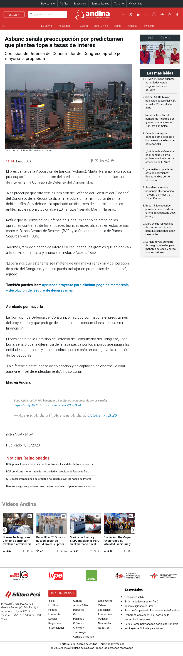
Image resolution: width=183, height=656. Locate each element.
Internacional (56, 627)
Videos (117, 25)
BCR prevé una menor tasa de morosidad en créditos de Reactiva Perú (47, 471)
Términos (104, 644)
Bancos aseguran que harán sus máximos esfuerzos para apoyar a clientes (50, 486)
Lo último (46, 25)
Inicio (51, 600)
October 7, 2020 (102, 415)
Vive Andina (135, 3)
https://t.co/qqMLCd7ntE (29, 405)
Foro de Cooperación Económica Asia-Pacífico (152, 610)
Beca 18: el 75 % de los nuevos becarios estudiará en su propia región (51, 542)
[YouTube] (146, 14)
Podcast (132, 25)
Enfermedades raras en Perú (141, 601)
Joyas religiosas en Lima (139, 606)
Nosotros (104, 627)
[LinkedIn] (138, 14)
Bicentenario (48, 3)
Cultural (77, 600)
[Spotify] (169, 14)
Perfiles (64, 3)
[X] (130, 14)
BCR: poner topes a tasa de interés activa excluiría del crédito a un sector (49, 464)
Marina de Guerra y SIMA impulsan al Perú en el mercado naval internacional (84, 542)
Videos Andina (19, 504)
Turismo (119, 3)
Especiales (80, 3)
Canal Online (100, 25)
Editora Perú (67, 644)
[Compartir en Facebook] (24, 551)
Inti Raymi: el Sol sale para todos (144, 628)
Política (52, 609)
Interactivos (105, 614)
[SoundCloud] (161, 14)
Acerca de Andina (87, 644)
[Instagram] (154, 14)
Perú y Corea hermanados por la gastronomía (151, 624)
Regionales (54, 623)
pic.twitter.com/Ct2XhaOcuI (63, 405)
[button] (4, 530)
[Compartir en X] (28, 551)
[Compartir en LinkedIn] (32, 551)
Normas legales (100, 3)
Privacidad (118, 644)
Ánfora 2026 (80, 605)
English (14, 14)
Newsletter (148, 25)
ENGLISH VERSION (62, 593)
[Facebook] (123, 14)
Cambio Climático (83, 636)
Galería (84, 25)
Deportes (78, 609)
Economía (54, 614)
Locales (53, 618)
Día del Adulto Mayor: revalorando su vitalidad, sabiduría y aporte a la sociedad (118, 542)
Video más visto (160, 38)
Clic (75, 614)
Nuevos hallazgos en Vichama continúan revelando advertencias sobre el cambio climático (18, 544)
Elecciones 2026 (134, 597)
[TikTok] (177, 14)
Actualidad (66, 26)
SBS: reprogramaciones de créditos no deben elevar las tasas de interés (49, 478)
